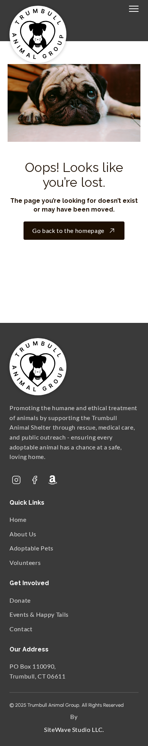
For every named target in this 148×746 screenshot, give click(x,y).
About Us (22, 533)
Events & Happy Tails (39, 614)
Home (18, 519)
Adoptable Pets (31, 548)
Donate (20, 599)
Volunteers (25, 562)
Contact (20, 628)
